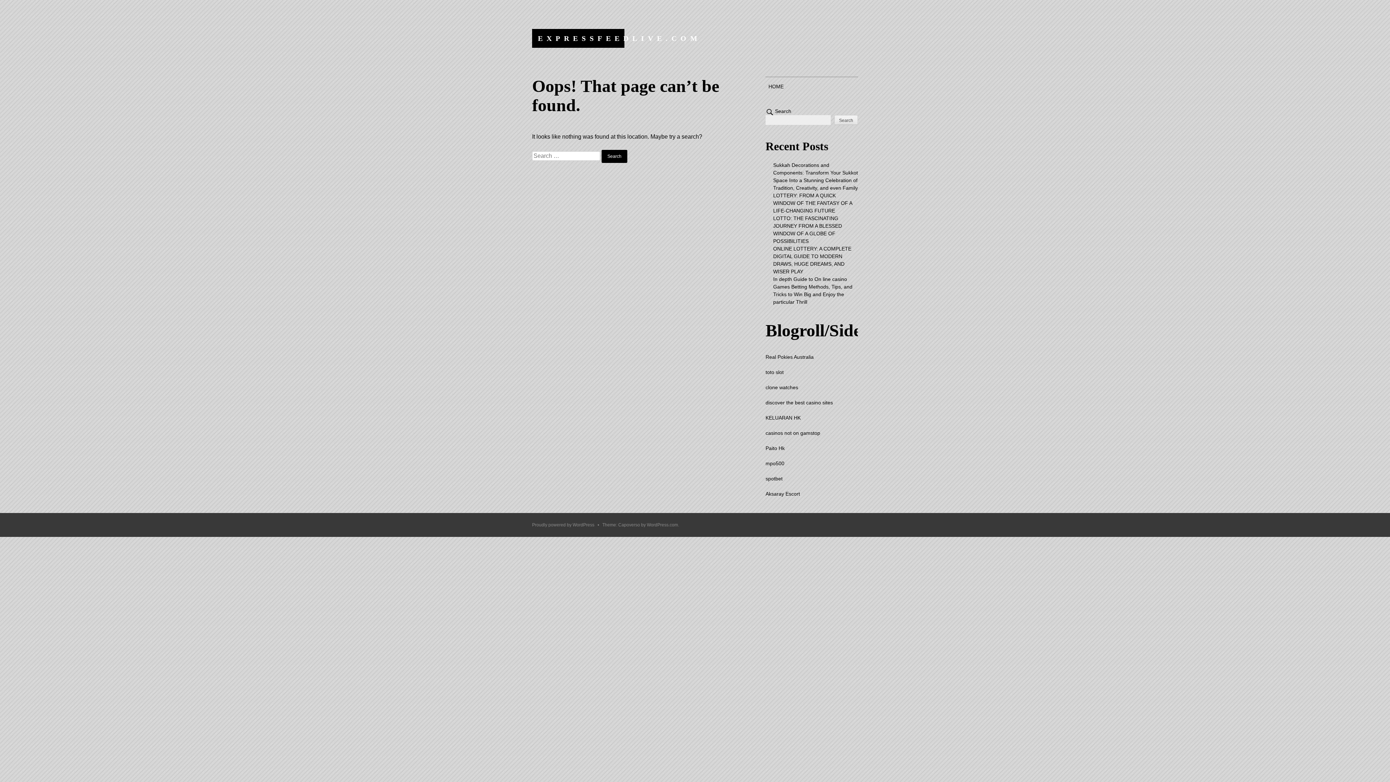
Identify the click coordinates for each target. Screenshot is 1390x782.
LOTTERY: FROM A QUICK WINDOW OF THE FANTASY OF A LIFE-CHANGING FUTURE (812, 203)
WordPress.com (662, 524)
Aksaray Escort (783, 494)
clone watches (782, 387)
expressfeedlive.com (619, 38)
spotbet (774, 479)
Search (783, 111)
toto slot (775, 372)
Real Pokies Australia (790, 357)
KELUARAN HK (783, 418)
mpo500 (775, 463)
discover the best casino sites (799, 402)
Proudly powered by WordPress (563, 524)
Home (776, 86)
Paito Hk (775, 448)
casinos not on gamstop (793, 433)
